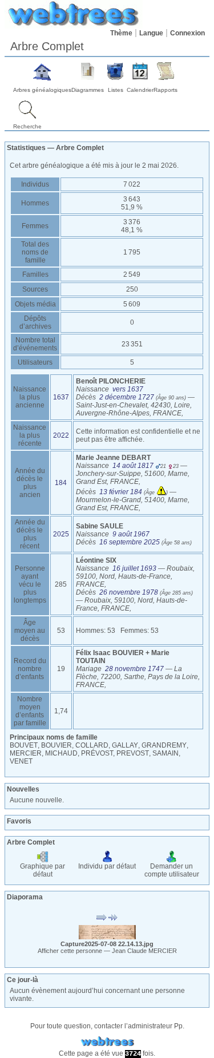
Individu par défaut (107, 866)
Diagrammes (87, 90)
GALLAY (125, 745)
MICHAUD (61, 753)
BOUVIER (56, 745)
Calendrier (140, 90)
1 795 (131, 252)
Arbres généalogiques (42, 90)
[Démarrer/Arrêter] (101, 917)
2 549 (131, 274)
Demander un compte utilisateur (171, 870)
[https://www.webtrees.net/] (107, 1042)
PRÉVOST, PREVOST (115, 753)
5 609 (131, 304)
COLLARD (91, 745)
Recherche (27, 126)
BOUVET (24, 745)
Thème (121, 33)
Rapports (165, 90)
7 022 (131, 184)
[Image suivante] (113, 917)
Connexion (187, 33)
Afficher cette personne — (107, 950)
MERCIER (26, 753)
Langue (151, 33)
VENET (21, 761)
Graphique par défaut (42, 870)
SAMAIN (165, 753)
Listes (115, 90)
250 (132, 289)
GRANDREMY (164, 745)
